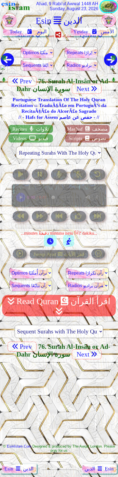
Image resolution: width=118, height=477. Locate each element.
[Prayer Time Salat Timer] (68, 240)
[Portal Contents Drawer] (59, 217)
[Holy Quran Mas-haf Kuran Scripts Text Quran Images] (108, 11)
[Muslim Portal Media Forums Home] (9, 23)
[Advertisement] (59, 401)
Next (82, 88)
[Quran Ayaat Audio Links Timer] (50, 240)
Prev (26, 81)
